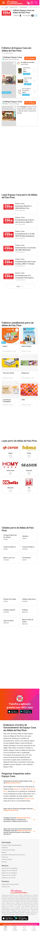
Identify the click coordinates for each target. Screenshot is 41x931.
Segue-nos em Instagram (9, 873)
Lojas (6, 7)
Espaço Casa (14, 7)
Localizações (23, 7)
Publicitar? (5, 847)
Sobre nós (5, 857)
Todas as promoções (8, 850)
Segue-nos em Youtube (9, 875)
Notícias (4, 862)
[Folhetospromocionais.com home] (15, 3)
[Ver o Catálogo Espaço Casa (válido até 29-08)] (9, 116)
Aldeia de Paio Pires (13, 783)
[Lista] (32, 2)
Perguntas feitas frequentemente (12, 845)
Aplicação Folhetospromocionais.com (13, 854)
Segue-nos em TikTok (8, 877)
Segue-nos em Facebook (9, 870)
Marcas (4, 852)
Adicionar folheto (7, 859)
